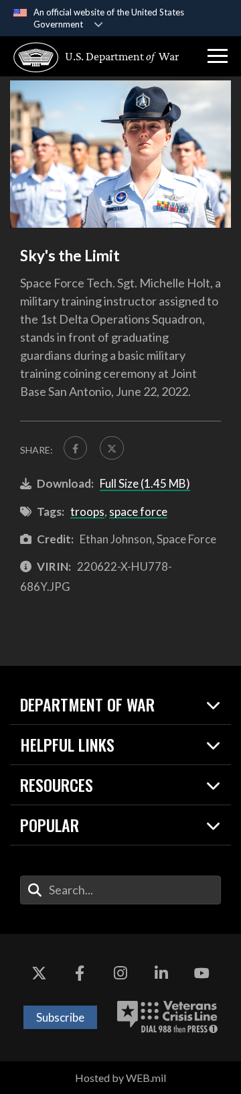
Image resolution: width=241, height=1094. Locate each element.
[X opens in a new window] (39, 974)
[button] (218, 56)
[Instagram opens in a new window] (120, 974)
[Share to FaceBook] (75, 448)
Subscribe (60, 1017)
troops (87, 511)
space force (138, 511)
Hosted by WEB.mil (120, 1077)
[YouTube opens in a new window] (202, 974)
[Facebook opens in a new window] (79, 974)
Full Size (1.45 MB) (145, 483)
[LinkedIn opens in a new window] (161, 974)
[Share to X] (111, 448)
